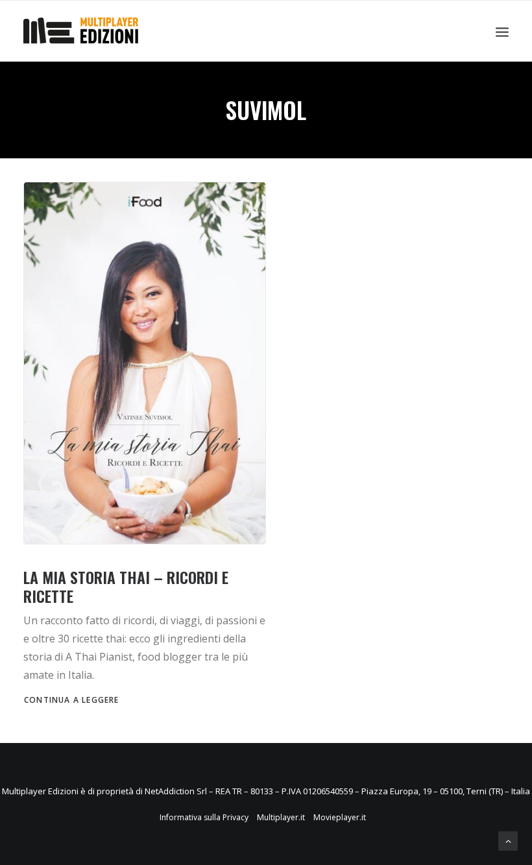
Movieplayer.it (339, 817)
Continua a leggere (71, 699)
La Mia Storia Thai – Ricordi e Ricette (125, 586)
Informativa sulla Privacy (204, 817)
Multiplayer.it (281, 817)
